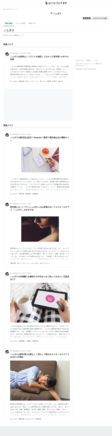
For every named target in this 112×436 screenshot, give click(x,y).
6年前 (29, 273)
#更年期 (21, 81)
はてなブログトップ (82, 65)
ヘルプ (92, 63)
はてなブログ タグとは (82, 63)
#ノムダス (13, 81)
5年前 (29, 134)
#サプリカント (45, 263)
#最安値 (35, 194)
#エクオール (29, 419)
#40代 (54, 81)
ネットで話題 (20, 23)
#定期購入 (22, 341)
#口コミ (43, 81)
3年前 (29, 53)
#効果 (49, 81)
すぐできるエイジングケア (18, 53)
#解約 (29, 341)
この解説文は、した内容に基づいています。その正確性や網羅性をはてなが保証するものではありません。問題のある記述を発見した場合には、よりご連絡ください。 (14, 35)
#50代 (60, 81)
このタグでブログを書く (100, 18)
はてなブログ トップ (11, 9)
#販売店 (28, 194)
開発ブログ (99, 63)
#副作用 (21, 419)
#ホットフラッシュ (32, 81)
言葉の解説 (8, 23)
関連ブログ (32, 23)
